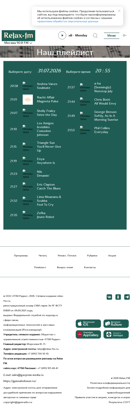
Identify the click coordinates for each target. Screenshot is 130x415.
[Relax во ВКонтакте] (109, 297)
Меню (111, 35)
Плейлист (40, 267)
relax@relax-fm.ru (48, 349)
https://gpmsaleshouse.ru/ (19, 381)
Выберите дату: (20, 72)
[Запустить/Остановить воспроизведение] (62, 35)
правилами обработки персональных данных (67, 21)
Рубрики (92, 256)
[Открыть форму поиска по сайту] (95, 35)
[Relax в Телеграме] (127, 297)
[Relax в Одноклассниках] (118, 297)
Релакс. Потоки (67, 256)
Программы (21, 256)
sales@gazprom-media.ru (28, 375)
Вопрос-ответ (65, 267)
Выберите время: (78, 72)
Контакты (90, 267)
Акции (112, 256)
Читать (43, 256)
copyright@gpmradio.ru (17, 402)
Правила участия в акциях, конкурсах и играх (102, 397)
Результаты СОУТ (119, 402)
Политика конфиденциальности (110, 383)
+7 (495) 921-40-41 (48, 368)
